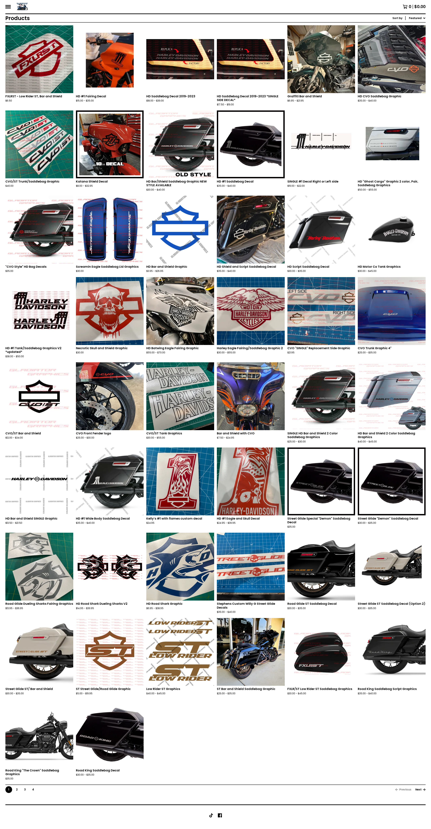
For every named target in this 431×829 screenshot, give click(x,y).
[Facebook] (219, 815)
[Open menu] (8, 7)
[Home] (22, 7)
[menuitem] (409, 18)
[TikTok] (211, 815)
